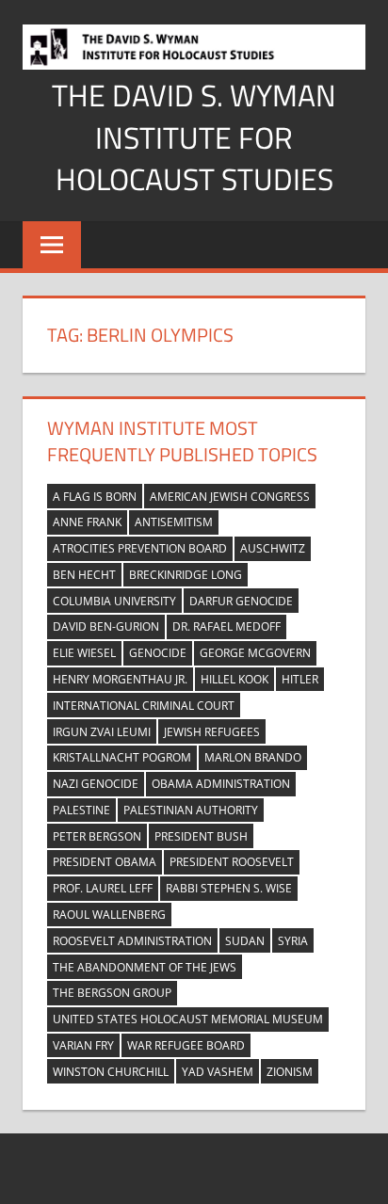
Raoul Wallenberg (109, 915)
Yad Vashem (217, 1072)
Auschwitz (272, 548)
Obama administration (221, 784)
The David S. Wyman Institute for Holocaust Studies (194, 137)
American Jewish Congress (230, 497)
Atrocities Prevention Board (140, 548)
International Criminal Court (143, 706)
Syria (293, 941)
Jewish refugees (212, 732)
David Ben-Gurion (106, 626)
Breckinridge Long (185, 575)
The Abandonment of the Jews (144, 967)
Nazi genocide (95, 784)
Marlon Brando (252, 757)
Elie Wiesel (84, 653)
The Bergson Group (112, 993)
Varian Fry (83, 1045)
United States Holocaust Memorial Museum (188, 1019)
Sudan (245, 941)
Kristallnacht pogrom (122, 757)
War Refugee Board (186, 1045)
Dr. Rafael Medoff (226, 626)
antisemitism (174, 522)
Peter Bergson (97, 836)
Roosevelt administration (132, 941)
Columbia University (114, 601)
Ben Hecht (84, 575)
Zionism (290, 1072)
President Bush (201, 836)
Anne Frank (87, 522)
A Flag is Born (95, 497)
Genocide (157, 653)
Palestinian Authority (190, 810)
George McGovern (255, 653)
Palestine (81, 810)
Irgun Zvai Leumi (102, 732)
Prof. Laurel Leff (103, 888)
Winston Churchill (111, 1072)
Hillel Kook (234, 679)
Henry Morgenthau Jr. (120, 679)
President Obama (104, 862)
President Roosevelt (232, 862)
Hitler (300, 679)
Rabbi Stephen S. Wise (229, 888)
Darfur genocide (241, 601)
